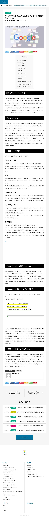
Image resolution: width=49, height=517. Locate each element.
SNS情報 (4, 510)
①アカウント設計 (22, 68)
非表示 (25, 56)
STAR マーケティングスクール (9, 480)
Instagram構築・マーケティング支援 (10, 487)
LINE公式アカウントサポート (8, 478)
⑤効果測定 (20, 78)
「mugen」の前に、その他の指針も (24, 84)
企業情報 (29, 465)
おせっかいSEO (6, 465)
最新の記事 (19, 370)
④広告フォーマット (22, 76)
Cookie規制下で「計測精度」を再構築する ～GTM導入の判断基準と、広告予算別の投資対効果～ (30, 430)
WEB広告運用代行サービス (8, 471)
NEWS (13, 425)
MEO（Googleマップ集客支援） (9, 485)
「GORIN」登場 (20, 63)
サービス (5, 462)
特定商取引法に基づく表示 (32, 474)
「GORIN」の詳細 (21, 65)
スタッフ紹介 (29, 467)
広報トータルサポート (7, 489)
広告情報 (8, 12)
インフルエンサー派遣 (7, 476)
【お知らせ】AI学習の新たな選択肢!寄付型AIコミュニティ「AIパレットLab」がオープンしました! (30, 425)
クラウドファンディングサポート (9, 469)
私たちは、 (29, 471)
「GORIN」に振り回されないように (24, 86)
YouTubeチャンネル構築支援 (8, 467)
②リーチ (20, 70)
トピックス (5, 503)
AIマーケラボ (5, 497)
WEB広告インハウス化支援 (8, 482)
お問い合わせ (30, 503)
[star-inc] (4, 2)
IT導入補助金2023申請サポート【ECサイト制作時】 (12, 492)
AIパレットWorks (6, 499)
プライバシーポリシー (31, 469)
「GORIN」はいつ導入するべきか (24, 81)
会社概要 (29, 462)
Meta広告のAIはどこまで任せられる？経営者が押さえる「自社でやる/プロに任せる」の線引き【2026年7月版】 (30, 407)
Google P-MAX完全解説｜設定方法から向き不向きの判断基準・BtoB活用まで (30, 416)
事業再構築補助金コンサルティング (10, 495)
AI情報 (13, 412)
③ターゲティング (22, 73)
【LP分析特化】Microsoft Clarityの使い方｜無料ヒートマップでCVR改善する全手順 (30, 421)
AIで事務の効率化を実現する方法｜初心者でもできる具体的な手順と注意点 (30, 412)
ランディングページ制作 (7, 474)
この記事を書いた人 (10, 370)
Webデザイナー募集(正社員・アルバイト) (35, 476)
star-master (15, 373)
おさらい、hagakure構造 (22, 60)
